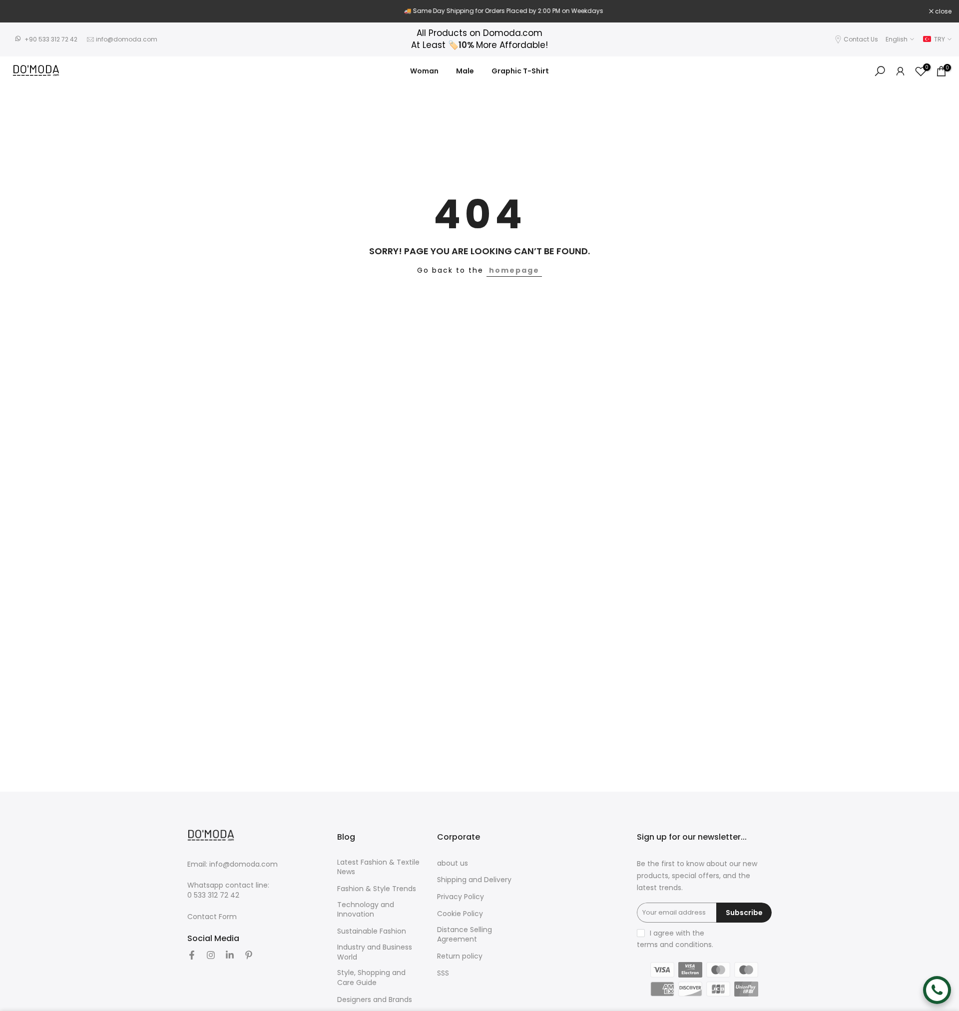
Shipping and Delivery (474, 880)
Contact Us (861, 39)
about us (452, 863)
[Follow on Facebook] (191, 955)
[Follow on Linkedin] (229, 955)
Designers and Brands (374, 1000)
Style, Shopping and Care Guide (371, 978)
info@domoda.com (126, 39)
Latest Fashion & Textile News (378, 867)
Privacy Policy (460, 897)
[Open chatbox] (937, 990)
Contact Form (212, 917)
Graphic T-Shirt (520, 71)
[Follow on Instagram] (210, 955)
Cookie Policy (460, 914)
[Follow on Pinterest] (248, 955)
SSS (443, 973)
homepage (514, 270)
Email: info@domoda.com (232, 864)
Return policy (459, 956)
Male (465, 71)
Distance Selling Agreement (464, 935)
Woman (424, 71)
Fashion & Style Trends (376, 889)
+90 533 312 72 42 (50, 39)
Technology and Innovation (365, 910)
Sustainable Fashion (371, 931)
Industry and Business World (374, 952)
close (21, 11)
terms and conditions (674, 945)
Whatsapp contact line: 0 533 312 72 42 (228, 890)
